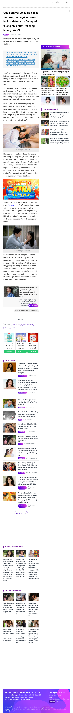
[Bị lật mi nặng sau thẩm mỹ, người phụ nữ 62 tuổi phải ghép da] (55, 59)
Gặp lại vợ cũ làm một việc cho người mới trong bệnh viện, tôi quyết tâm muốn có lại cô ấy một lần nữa (34, 636)
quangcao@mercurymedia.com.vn (59, 699)
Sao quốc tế (22, 472)
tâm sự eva (16, 324)
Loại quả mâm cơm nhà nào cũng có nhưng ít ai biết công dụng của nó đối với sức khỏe (62, 92)
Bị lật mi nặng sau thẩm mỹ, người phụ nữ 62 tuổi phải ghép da (55, 73)
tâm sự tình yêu (28, 324)
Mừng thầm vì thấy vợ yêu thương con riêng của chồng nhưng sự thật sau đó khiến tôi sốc (21, 636)
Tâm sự (6, 34)
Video (20, 419)
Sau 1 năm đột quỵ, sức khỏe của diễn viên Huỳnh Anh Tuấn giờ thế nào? (27, 402)
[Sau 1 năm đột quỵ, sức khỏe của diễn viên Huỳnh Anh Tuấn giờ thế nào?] (9, 403)
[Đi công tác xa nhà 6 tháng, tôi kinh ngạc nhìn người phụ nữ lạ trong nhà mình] (63, 101)
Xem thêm (34, 305)
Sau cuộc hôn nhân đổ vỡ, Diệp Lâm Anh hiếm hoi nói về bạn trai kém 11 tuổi (27, 426)
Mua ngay (9, 351)
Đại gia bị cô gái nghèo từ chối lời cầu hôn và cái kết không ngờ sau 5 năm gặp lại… (21, 608)
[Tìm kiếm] (67, 2)
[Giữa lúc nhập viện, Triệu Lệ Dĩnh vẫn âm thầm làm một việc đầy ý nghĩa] (48, 101)
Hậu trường (21, 407)
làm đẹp (11, 205)
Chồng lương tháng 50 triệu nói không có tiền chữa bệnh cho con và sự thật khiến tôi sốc (8, 635)
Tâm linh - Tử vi (22, 375)
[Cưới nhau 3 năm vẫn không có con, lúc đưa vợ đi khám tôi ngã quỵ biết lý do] (9, 440)
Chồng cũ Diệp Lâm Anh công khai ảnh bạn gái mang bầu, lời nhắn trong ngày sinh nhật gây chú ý (27, 451)
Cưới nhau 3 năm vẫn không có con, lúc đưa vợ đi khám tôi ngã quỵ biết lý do (28, 438)
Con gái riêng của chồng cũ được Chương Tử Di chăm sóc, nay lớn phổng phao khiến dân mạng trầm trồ (27, 466)
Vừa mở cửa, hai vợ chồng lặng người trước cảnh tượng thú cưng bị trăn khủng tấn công (28, 414)
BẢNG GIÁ (52, 701)
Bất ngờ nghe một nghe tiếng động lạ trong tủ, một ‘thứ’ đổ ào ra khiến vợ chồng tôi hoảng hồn (33, 609)
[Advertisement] (21, 530)
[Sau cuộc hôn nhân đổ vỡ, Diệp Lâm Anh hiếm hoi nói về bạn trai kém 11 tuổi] (9, 428)
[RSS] (57, 701)
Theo (25, 310)
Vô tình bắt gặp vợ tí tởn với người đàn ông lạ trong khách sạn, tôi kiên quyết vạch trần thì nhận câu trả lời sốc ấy (28, 292)
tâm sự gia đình (10, 328)
